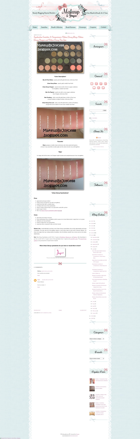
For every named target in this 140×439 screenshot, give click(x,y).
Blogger (77, 434)
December (94, 237)
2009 (92, 318)
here (99, 144)
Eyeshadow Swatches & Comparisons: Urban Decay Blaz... (98, 256)
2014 (92, 228)
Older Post (83, 310)
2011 (92, 235)
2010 (92, 316)
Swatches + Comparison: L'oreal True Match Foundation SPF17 (101, 413)
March (94, 308)
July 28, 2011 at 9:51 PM (47, 279)
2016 (92, 223)
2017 (92, 221)
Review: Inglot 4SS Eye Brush (98, 283)
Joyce (38, 279)
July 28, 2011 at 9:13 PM (46, 271)
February (94, 310)
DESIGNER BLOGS (74, 436)
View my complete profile (98, 146)
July (93, 249)
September (94, 244)
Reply (38, 275)
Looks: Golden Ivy (96, 273)
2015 (92, 225)
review (59, 210)
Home (60, 310)
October (94, 242)
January (94, 313)
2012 (92, 232)
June (93, 301)
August (94, 246)
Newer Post (37, 310)
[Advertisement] (98, 163)
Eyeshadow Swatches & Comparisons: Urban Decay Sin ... (99, 266)
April (93, 306)
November (94, 239)
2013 (92, 230)
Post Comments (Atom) (46, 312)
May (93, 303)
